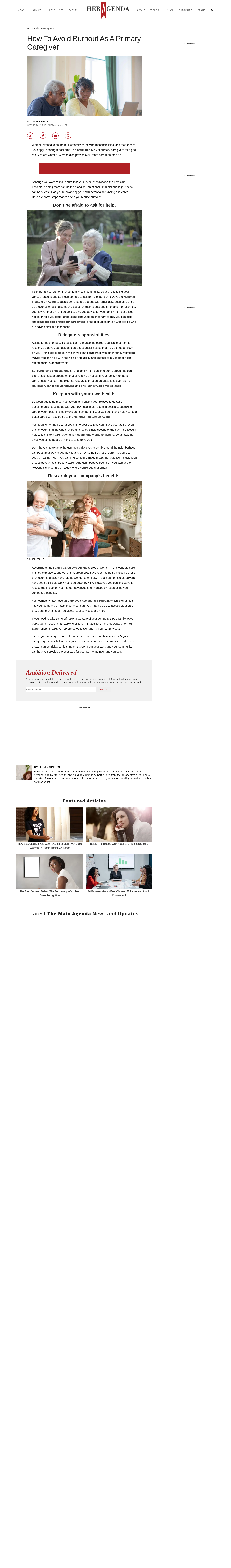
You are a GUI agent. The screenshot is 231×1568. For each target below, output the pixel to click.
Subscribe (185, 10)
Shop (170, 10)
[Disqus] (84, 1265)
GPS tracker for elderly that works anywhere (84, 434)
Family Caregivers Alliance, (71, 567)
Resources (56, 10)
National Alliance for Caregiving (53, 385)
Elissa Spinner (39, 121)
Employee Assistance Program (88, 600)
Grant (201, 10)
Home (30, 28)
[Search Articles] (212, 10)
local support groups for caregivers (60, 321)
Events (73, 10)
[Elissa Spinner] (24, 775)
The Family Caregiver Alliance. (101, 385)
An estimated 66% (85, 150)
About (141, 10)
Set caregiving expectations (50, 370)
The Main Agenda (45, 28)
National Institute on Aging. (91, 416)
